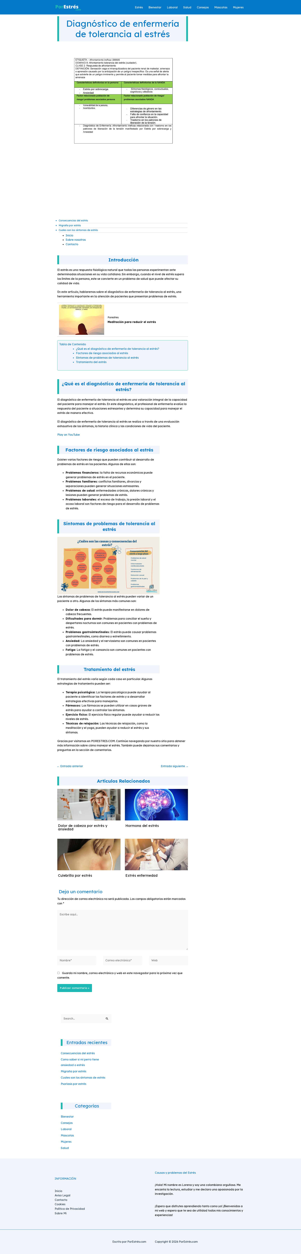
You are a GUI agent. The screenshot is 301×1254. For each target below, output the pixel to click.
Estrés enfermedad (141, 875)
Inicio (69, 235)
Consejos (67, 1123)
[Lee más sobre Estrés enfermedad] (156, 854)
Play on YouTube (68, 434)
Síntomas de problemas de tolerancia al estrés (107, 357)
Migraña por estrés (70, 225)
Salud (65, 1148)
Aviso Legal (62, 1195)
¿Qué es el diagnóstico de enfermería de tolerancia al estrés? (117, 348)
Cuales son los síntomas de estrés (78, 230)
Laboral (66, 1129)
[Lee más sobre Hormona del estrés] (156, 804)
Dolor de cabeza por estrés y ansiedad (82, 827)
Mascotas (67, 1135)
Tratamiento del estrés (91, 362)
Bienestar (67, 1116)
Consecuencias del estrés (73, 220)
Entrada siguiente (174, 766)
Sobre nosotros (76, 239)
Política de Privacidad (70, 1208)
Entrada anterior (70, 766)
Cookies (60, 1204)
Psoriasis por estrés (73, 1084)
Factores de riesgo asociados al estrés (102, 353)
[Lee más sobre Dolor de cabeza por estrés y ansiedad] (89, 804)
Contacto (72, 244)
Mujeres (66, 1141)
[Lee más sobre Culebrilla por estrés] (89, 854)
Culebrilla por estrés (75, 875)
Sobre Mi (61, 1213)
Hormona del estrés (142, 825)
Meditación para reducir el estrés (132, 322)
